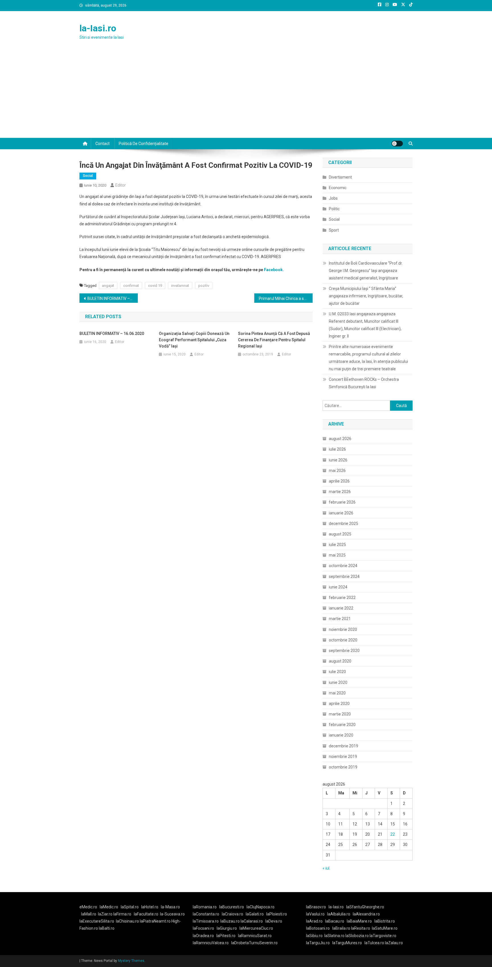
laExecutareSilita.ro (96, 921)
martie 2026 (340, 491)
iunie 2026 (338, 460)
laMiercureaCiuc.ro (256, 928)
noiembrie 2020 (343, 629)
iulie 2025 (337, 544)
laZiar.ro (105, 914)
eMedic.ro (88, 907)
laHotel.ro (149, 907)
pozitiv (203, 285)
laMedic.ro (109, 907)
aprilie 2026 (339, 481)
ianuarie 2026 (341, 513)
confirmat (131, 285)
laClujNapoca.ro (260, 907)
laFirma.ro (122, 914)
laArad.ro (314, 921)
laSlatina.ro (334, 935)
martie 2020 (340, 714)
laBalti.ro (106, 928)
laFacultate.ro (146, 914)
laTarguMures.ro (347, 943)
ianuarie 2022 (341, 608)
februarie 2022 (342, 597)
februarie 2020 (342, 724)
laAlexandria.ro (366, 914)
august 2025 (340, 534)
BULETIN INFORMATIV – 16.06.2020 (111, 333)
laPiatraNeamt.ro (155, 921)
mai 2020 (337, 693)
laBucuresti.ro (231, 907)
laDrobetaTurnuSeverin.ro (254, 943)
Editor (120, 185)
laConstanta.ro (206, 914)
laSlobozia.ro (357, 935)
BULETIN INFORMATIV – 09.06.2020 (112, 298)
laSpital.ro (130, 907)
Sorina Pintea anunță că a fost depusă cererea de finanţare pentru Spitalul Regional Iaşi (274, 339)
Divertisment (340, 177)
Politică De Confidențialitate (143, 143)
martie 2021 (340, 618)
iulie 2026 (337, 449)
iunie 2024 (338, 587)
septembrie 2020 (344, 650)
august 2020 (340, 661)
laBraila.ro (341, 928)
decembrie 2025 (343, 523)
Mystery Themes (131, 961)
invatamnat (180, 285)
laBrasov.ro (316, 907)
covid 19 (155, 285)
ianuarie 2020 (341, 735)
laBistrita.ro (384, 921)
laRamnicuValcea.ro (211, 943)
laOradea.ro (203, 935)
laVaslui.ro (316, 914)
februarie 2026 (342, 502)
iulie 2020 (337, 671)
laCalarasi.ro (252, 921)
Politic (334, 209)
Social (88, 176)
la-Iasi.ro (97, 28)
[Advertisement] (246, 95)
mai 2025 (337, 555)
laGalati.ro (255, 914)
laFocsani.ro (203, 928)
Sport (334, 230)
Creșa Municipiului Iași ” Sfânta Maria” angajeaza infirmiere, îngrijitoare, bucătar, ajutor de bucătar (366, 296)
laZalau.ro (394, 943)
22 (392, 834)
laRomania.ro (205, 907)
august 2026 (340, 438)
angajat (108, 285)
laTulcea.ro (374, 943)
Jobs (333, 198)
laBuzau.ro (230, 921)
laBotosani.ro (318, 928)
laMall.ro (88, 914)
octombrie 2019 (343, 767)
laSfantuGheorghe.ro (365, 907)
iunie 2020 (338, 682)
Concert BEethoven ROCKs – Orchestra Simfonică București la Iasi (364, 383)
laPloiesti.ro (276, 914)
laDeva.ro (273, 921)
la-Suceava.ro (172, 914)
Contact (102, 143)
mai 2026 (337, 470)
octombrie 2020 (343, 640)
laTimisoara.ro (206, 921)
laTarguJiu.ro (319, 943)
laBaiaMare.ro (359, 921)
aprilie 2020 (339, 703)
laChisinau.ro (127, 921)
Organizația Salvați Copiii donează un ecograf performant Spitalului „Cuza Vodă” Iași (194, 339)
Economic (338, 187)
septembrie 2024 (344, 576)
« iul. (326, 868)
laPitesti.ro (225, 935)
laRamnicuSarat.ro (255, 935)
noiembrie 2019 (343, 756)
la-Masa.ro (170, 907)
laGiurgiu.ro (228, 928)
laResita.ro (360, 928)
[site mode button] (397, 143)
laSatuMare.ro (384, 928)
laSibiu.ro (314, 935)
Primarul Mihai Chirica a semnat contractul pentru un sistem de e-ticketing (286, 298)
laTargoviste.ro (383, 935)
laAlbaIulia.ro (338, 914)
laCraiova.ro (232, 914)
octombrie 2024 (343, 565)
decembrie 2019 (343, 746)
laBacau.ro (334, 921)
